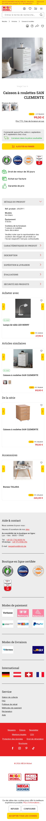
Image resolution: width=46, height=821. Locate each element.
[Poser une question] (32, 26)
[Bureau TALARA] (23, 470)
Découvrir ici (40, 2)
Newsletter (33, 730)
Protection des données (12, 739)
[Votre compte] (24, 8)
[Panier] (35, 8)
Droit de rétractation (35, 739)
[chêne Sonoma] (14, 108)
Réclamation (7, 711)
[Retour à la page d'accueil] (7, 8)
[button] (23, 171)
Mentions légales (19, 734)
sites (27, 529)
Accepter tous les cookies (23, 816)
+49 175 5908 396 (19, 542)
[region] (23, 59)
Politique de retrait (9, 704)
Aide (4, 715)
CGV (32, 734)
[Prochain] (40, 58)
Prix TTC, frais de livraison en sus (30, 121)
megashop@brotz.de (17, 546)
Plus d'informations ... (32, 802)
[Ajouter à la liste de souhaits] (42, 26)
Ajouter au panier (25, 146)
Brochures (23, 743)
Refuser (15, 809)
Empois (22, 730)
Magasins (12, 730)
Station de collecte (10, 697)
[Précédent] (4, 58)
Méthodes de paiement (12, 708)
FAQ (3, 701)
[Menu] (41, 8)
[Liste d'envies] (30, 8)
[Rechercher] (41, 14)
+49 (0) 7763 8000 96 (15, 540)
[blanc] (6, 108)
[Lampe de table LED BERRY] (23, 308)
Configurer (29, 809)
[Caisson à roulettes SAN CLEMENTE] (22, 58)
